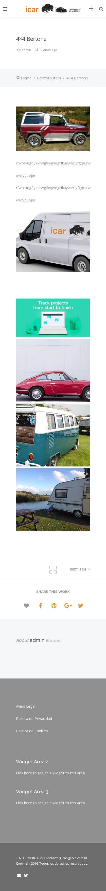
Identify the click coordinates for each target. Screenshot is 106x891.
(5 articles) (52, 641)
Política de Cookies (32, 730)
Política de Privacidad (34, 718)
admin (26, 50)
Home (26, 77)
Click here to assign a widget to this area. (51, 772)
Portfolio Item (49, 77)
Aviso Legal (25, 706)
